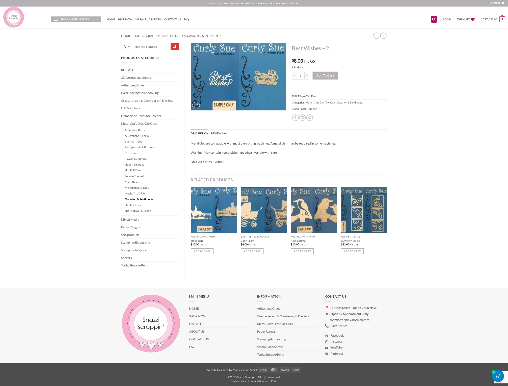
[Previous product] (383, 36)
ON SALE (140, 19)
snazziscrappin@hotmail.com (349, 320)
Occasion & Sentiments (201, 35)
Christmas (131, 153)
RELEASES (128, 70)
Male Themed (133, 182)
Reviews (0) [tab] (219, 133)
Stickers (126, 258)
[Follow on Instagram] (492, 3)
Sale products (130, 235)
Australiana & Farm (137, 135)
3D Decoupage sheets (136, 77)
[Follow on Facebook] (488, 3)
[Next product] (376, 36)
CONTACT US (172, 19)
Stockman (197, 240)
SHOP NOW (124, 19)
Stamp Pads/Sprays (134, 250)
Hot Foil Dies (133, 170)
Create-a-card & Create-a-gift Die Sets (147, 100)
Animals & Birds (135, 130)
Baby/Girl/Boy (133, 141)
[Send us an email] (495, 3)
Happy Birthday (134, 164)
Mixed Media (130, 219)
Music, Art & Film (135, 193)
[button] (76, 19)
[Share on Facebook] (295, 117)
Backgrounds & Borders (139, 147)
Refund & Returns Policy (264, 381)
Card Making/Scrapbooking (140, 93)
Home (126, 35)
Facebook (337, 335)
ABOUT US (155, 19)
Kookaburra (298, 240)
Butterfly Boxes (350, 240)
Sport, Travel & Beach (138, 210)
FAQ (186, 19)
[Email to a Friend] (302, 117)
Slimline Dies (133, 205)
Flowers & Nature (136, 158)
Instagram (337, 341)
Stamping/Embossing (135, 242)
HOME (111, 19)
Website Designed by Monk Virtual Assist (231, 370)
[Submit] (175, 46)
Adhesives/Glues (132, 85)
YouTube (336, 347)
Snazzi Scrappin (308, 108)
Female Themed (134, 176)
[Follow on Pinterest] (499, 3)
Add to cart (325, 75)
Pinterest (336, 353)
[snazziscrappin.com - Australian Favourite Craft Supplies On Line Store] (24, 17)
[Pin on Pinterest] (309, 117)
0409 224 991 (339, 326)
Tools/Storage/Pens (134, 265)
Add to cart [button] (202, 251)
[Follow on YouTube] (503, 3)
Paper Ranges (130, 227)
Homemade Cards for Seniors (141, 116)
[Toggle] (176, 69)
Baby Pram (247, 240)
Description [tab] (199, 133)
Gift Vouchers (130, 108)
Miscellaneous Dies (137, 187)
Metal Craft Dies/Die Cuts (156, 35)
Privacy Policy (238, 381)
